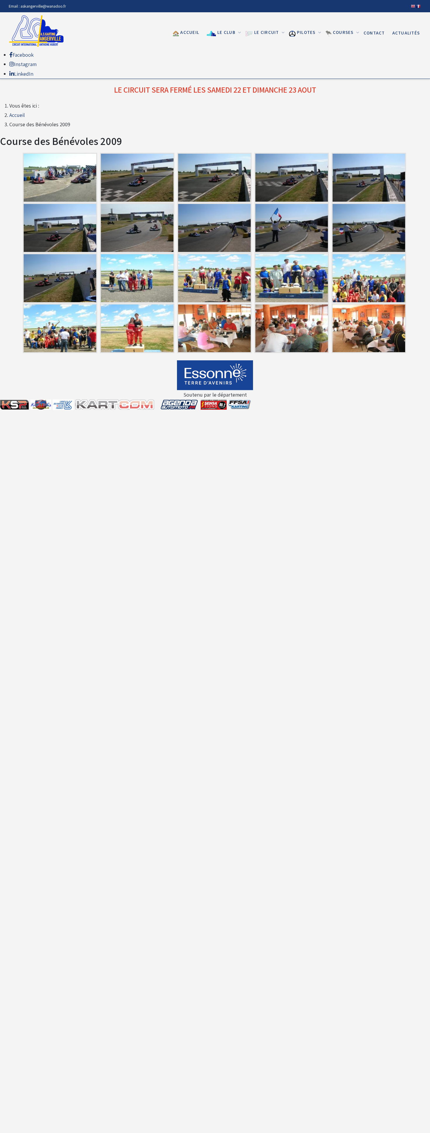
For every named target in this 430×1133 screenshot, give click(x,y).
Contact (374, 33)
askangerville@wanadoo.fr (43, 6)
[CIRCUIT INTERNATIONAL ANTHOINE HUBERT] (38, 31)
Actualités (406, 33)
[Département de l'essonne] (215, 375)
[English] (413, 6)
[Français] (418, 6)
